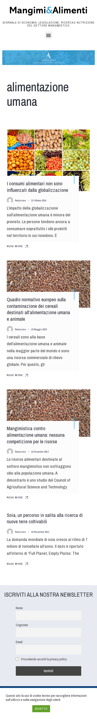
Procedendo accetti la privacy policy (44, 659)
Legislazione (76, 268)
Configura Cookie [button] (18, 709)
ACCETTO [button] (41, 709)
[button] (48, 35)
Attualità (79, 136)
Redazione (20, 200)
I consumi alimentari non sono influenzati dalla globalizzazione (37, 186)
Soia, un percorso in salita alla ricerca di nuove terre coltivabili (45, 518)
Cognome (22, 625)
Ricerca (79, 396)
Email (19, 642)
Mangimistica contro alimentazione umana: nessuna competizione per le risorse (36, 435)
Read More (15, 246)
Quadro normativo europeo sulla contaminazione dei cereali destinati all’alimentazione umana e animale (38, 309)
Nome (19, 608)
